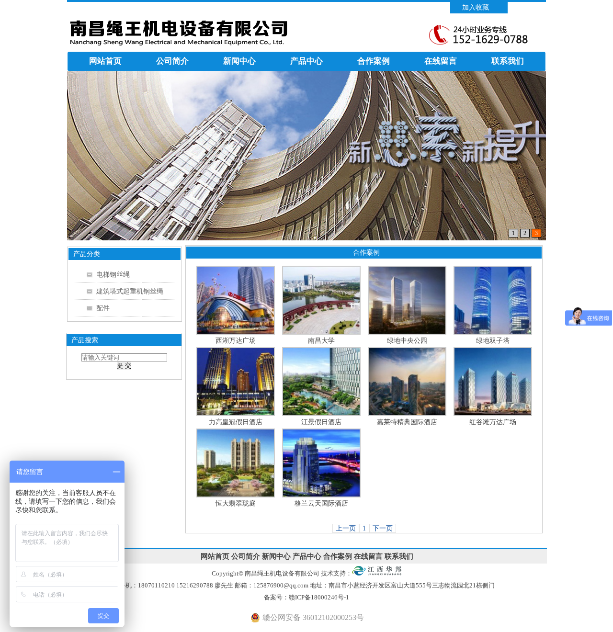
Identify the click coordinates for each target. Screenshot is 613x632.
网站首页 (105, 61)
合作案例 (373, 61)
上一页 (346, 528)
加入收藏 (475, 7)
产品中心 (306, 61)
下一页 (383, 528)
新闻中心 (239, 61)
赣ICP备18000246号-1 (320, 597)
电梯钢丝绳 (113, 274)
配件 (103, 308)
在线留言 (440, 61)
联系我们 (507, 61)
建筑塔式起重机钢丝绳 (129, 291)
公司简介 (172, 61)
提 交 (124, 365)
